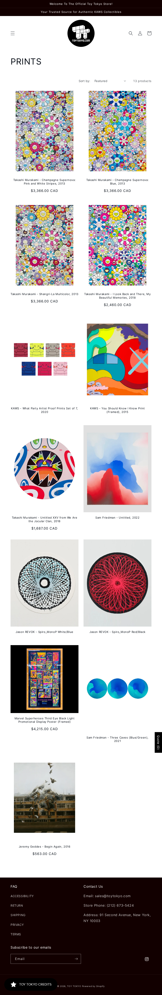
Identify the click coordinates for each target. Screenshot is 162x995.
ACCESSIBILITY (22, 896)
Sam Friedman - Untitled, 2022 (117, 517)
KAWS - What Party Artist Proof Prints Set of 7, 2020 (44, 410)
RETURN (17, 905)
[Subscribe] (76, 959)
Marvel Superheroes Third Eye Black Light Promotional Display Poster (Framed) (45, 720)
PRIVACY (17, 924)
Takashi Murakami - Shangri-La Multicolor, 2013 (44, 294)
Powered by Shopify (93, 986)
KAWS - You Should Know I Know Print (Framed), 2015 (117, 410)
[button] (12, 33)
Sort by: (84, 81)
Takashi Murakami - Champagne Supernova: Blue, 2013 (117, 181)
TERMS (16, 934)
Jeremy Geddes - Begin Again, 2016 (44, 846)
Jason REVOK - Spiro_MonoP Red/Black (117, 632)
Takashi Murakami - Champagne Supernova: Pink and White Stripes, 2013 (44, 181)
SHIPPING (18, 915)
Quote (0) (158, 742)
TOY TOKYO (74, 986)
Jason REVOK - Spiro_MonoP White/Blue (44, 632)
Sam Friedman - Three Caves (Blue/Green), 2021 (117, 739)
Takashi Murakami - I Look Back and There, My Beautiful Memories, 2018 (117, 295)
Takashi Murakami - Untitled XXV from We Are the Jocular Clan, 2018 (44, 519)
